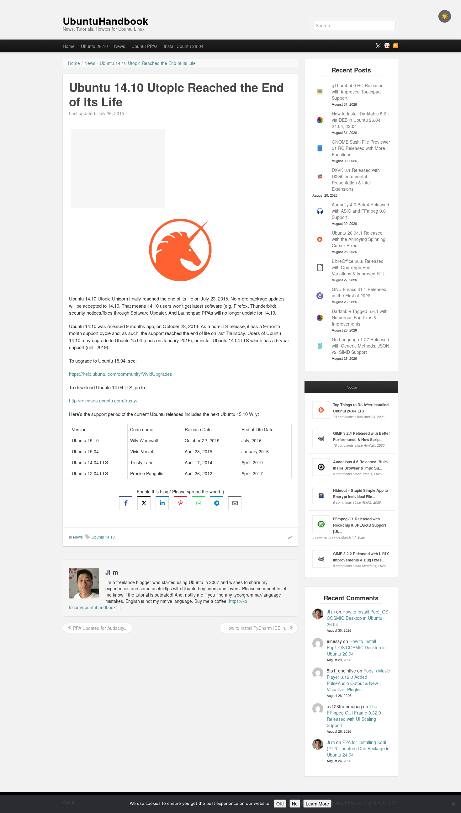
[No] (453, 804)
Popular (351, 387)
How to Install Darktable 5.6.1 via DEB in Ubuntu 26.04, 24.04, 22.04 (361, 119)
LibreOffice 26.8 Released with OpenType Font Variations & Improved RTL (358, 267)
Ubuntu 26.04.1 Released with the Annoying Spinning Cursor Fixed (358, 239)
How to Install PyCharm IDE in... (256, 628)
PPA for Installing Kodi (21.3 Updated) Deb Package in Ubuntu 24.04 (358, 748)
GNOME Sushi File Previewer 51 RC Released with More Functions (361, 148)
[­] (230, 3)
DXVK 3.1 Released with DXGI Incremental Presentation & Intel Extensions (356, 179)
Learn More (317, 803)
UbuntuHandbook (105, 20)
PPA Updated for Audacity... (100, 628)
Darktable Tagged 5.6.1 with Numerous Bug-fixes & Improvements (360, 317)
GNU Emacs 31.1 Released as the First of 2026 (359, 292)
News (119, 46)
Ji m (331, 611)
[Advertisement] (118, 168)
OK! (280, 803)
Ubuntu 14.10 (103, 536)
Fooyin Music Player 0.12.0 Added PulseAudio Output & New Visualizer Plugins (358, 680)
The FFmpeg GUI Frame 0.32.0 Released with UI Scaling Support (354, 715)
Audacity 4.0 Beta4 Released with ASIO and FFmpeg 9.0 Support (360, 210)
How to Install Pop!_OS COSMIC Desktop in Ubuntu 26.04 (357, 617)
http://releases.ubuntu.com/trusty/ (103, 400)
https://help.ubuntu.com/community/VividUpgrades (120, 373)
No (295, 803)
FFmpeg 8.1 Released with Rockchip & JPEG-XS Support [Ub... (359, 525)
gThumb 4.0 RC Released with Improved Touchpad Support (358, 91)
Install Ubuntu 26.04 (184, 46)
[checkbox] (444, 16)
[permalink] (288, 537)
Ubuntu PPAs (144, 46)
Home (69, 46)
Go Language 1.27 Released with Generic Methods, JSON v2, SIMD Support (360, 345)
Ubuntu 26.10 (94, 46)
